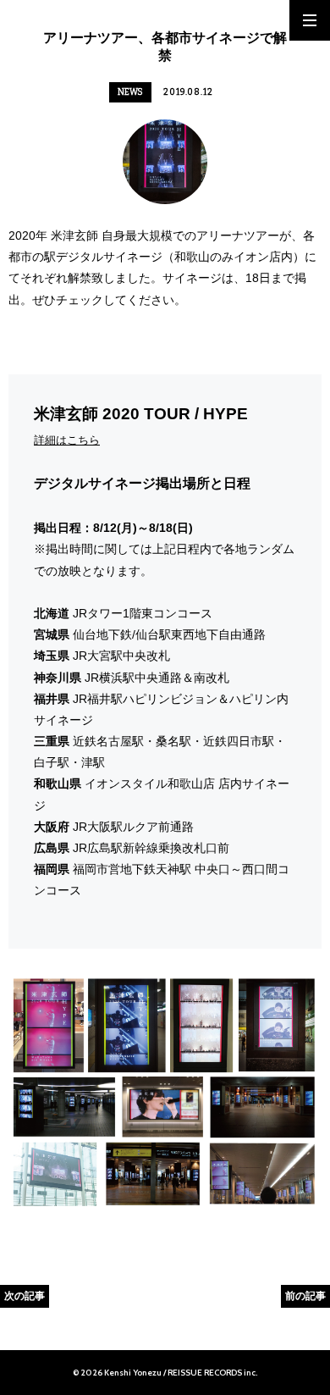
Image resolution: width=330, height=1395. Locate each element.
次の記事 (24, 1295)
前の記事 (305, 1295)
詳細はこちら (67, 440)
